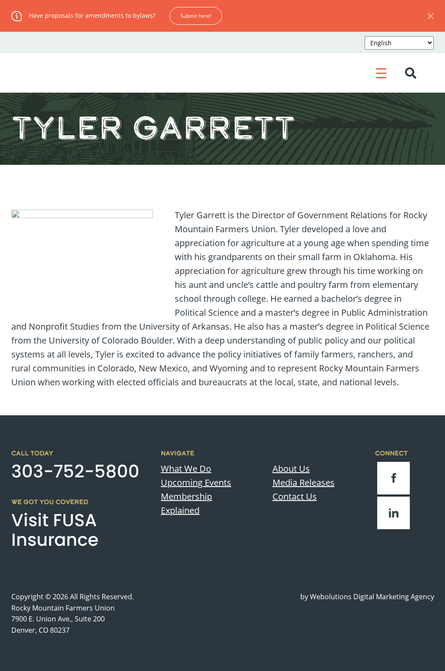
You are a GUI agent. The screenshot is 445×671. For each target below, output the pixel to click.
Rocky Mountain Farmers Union (63, 607)
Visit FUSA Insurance (55, 530)
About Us (291, 468)
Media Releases (303, 482)
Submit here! (195, 16)
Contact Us (294, 496)
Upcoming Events (196, 482)
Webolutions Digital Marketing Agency (371, 596)
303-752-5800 (75, 471)
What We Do (186, 468)
